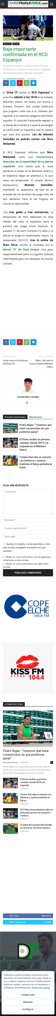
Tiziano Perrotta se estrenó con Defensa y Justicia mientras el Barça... (35, 797)
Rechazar (28, 1002)
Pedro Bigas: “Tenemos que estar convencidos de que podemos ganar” (35, 428)
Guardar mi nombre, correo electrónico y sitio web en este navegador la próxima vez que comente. (26, 547)
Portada (16, 44)
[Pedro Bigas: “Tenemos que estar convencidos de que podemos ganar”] (10, 428)
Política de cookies (41, 987)
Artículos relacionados (15, 417)
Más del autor (35, 417)
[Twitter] (13, 83)
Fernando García (10, 762)
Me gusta (46, 916)
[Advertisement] (28, 298)
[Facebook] (6, 83)
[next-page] (9, 475)
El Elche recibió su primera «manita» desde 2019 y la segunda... (33, 782)
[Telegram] (33, 83)
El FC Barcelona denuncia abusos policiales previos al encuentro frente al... (36, 812)
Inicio (5, 13)
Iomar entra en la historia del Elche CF (15, 362)
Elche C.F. (14, 13)
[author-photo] (28, 392)
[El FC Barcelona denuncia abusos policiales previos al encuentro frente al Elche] (10, 813)
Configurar (28, 1009)
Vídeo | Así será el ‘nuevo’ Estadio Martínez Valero (41, 363)
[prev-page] (5, 475)
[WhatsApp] (27, 83)
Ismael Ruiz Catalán (16, 78)
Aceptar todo (28, 994)
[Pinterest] (20, 83)
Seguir (48, 922)
